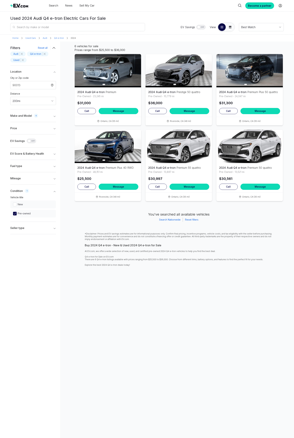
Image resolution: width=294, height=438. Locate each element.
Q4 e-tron (59, 38)
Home (15, 38)
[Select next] (135, 69)
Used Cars (30, 38)
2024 (73, 38)
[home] (19, 5)
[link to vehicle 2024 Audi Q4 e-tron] (108, 70)
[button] (222, 27)
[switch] (201, 27)
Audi (45, 38)
